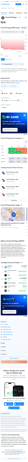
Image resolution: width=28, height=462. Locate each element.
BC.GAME (4, 86)
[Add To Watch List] (25, 17)
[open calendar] (23, 32)
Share (25, 27)
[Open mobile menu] (26, 4)
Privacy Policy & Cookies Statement (13, 452)
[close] (24, 115)
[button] (8, 404)
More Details (16, 82)
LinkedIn (5, 337)
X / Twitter (5, 324)
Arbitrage (19, 13)
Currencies (3, 8)
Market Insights (7, 327)
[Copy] (21, 100)
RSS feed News (6, 339)
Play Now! (13, 86)
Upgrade (15, 362)
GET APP (18, 4)
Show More (14, 200)
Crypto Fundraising (7, 332)
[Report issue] (26, 8)
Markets (11, 13)
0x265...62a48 (13, 100)
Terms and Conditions (15, 451)
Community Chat (7, 329)
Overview (4, 13)
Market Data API (14, 358)
